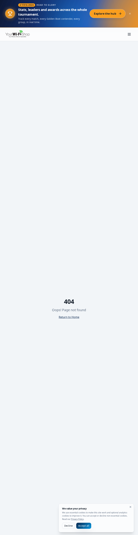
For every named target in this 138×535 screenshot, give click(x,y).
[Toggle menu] (129, 34)
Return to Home (69, 317)
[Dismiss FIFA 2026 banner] (130, 13)
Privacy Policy (77, 519)
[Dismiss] (130, 507)
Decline (68, 525)
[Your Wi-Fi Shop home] (19, 34)
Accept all (83, 525)
